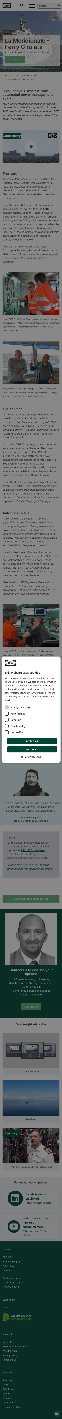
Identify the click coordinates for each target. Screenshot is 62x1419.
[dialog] (31, 709)
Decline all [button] (32, 749)
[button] (31, 757)
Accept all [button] (32, 741)
